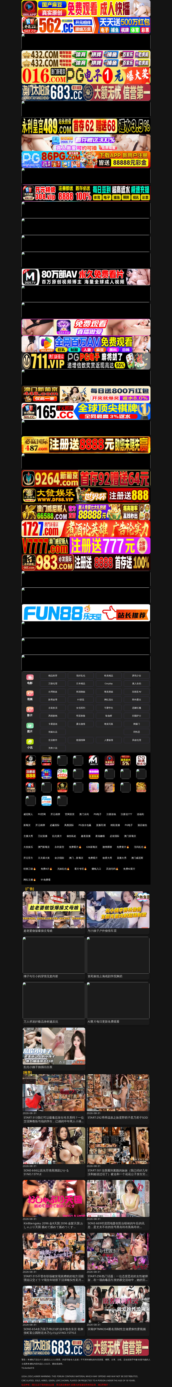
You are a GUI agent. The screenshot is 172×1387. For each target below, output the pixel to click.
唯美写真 (108, 723)
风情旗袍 (52, 715)
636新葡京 (92, 846)
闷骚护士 (136, 715)
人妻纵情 (108, 740)
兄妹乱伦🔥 (63, 868)
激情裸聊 (107, 846)
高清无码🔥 (112, 868)
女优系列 (80, 707)
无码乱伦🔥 (140, 846)
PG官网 (42, 814)
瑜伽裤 (108, 715)
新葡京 (27, 825)
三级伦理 (52, 683)
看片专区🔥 (80, 868)
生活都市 (52, 740)
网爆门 (136, 723)
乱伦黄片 (57, 836)
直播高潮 (101, 825)
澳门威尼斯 (137, 857)
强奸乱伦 (80, 675)
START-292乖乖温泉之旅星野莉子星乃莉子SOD (118, 1117)
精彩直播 (115, 825)
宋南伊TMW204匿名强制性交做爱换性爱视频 (117, 1329)
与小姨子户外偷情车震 (102, 931)
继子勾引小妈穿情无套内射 (41, 976)
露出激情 (80, 723)
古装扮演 (52, 707)
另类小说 (52, 747)
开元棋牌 (55, 814)
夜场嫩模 (100, 836)
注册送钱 (111, 814)
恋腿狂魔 (136, 707)
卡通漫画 (52, 723)
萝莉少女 (136, 675)
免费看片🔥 (75, 846)
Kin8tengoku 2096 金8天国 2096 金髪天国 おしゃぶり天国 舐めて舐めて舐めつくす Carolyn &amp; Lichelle (53, 1227)
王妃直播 (43, 836)
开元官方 (28, 857)
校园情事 (80, 740)
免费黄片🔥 (123, 846)
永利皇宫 (59, 846)
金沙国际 (59, 857)
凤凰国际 (69, 825)
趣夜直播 (86, 836)
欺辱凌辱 (52, 699)
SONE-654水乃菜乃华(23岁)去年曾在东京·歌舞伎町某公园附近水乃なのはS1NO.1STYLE (54, 1331)
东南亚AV (136, 691)
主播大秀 (28, 836)
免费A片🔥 (46, 868)
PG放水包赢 (85, 825)
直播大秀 (121, 857)
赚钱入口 (96, 868)
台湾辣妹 (52, 691)
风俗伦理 (136, 740)
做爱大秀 (107, 857)
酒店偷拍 (142, 825)
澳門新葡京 (44, 846)
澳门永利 (84, 814)
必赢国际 (54, 825)
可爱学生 (108, 707)
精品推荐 (52, 675)
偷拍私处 (71, 836)
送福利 (140, 814)
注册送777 (126, 814)
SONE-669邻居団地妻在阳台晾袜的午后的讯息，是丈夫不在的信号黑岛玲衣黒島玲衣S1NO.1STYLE (116, 1227)
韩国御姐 (80, 691)
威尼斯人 (28, 814)
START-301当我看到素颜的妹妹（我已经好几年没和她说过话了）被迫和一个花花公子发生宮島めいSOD (118, 1174)
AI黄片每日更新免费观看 (103, 1021)
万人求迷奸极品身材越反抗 (41, 1021)
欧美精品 (108, 675)
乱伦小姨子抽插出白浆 (38, 1067)
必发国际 (114, 836)
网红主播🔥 (30, 879)
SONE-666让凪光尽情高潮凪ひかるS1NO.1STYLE (46, 1172)
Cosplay (109, 683)
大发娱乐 (28, 846)
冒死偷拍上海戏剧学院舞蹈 (105, 976)
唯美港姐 (108, 691)
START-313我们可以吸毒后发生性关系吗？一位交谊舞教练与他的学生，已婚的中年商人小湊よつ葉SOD (54, 1121)
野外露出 (136, 699)
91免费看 (46, 879)
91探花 (80, 699)
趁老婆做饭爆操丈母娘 (38, 931)
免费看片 (93, 857)
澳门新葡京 (130, 836)
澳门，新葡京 (76, 857)
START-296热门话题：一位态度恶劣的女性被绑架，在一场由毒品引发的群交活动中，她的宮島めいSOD (118, 1279)
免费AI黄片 (129, 868)
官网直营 (70, 814)
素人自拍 (136, 683)
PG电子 (98, 814)
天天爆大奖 (44, 857)
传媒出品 (52, 731)
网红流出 (108, 699)
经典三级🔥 (30, 868)
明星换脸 (80, 715)
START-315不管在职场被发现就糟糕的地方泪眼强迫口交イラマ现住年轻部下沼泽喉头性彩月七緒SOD (54, 1279)
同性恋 (136, 731)
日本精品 (80, 683)
